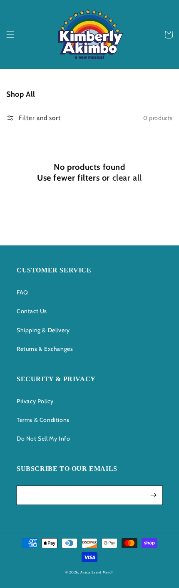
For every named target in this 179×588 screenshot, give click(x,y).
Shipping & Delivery (43, 330)
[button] (10, 34)
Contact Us (32, 311)
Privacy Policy (35, 401)
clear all (127, 178)
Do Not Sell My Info (43, 438)
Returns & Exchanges (45, 349)
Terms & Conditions (43, 420)
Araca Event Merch (97, 572)
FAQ (22, 292)
